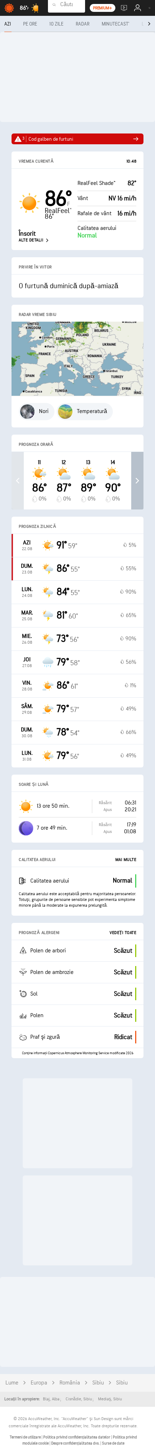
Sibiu (98, 1382)
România (69, 1382)
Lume (11, 1382)
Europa (39, 1382)
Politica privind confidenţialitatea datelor (77, 1437)
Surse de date (113, 1443)
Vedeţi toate (123, 932)
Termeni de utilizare (25, 1437)
